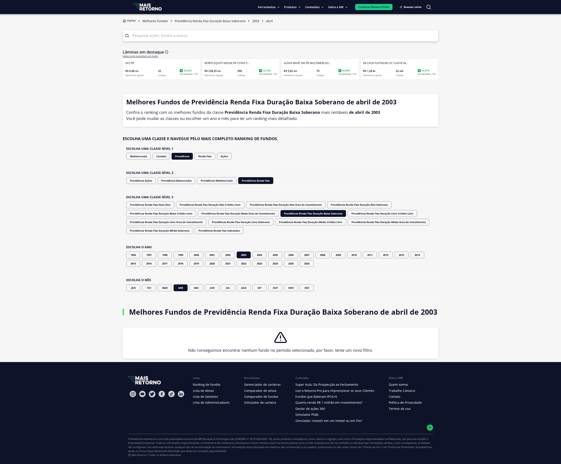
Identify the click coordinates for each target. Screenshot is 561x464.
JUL (228, 287)
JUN (212, 287)
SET (259, 287)
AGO (244, 287)
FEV (149, 287)
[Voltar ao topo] (430, 428)
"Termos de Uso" (372, 447)
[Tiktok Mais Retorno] (171, 394)
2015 (133, 263)
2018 (180, 263)
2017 (164, 263)
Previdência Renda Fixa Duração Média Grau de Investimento (389, 222)
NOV (291, 287)
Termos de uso (399, 409)
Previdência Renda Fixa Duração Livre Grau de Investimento (166, 222)
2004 (259, 255)
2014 (417, 255)
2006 (291, 255)
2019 (196, 263)
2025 (291, 263)
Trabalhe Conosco (402, 391)
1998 (164, 255)
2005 (275, 255)
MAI (196, 287)
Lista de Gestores (205, 396)
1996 (133, 255)
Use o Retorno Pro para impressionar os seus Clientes (334, 391)
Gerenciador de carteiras (262, 384)
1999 (180, 255)
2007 (306, 255)
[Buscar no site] (428, 7)
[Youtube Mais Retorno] (142, 394)
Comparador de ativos (260, 391)
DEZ (307, 287)
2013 (401, 255)
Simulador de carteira (260, 402)
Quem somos (398, 384)
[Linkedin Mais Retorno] (181, 394)
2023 (259, 263)
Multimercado (138, 156)
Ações (224, 156)
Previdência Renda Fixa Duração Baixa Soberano (313, 213)
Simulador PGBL (307, 414)
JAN (133, 287)
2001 (212, 255)
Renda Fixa (204, 156)
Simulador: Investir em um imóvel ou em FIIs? (328, 421)
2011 (370, 255)
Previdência (182, 156)
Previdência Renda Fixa (256, 180)
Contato (394, 396)
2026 (306, 263)
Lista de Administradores (211, 402)
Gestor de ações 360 (310, 409)
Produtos (290, 7)
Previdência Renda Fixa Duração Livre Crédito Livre (382, 213)
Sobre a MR (335, 7)
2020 (212, 263)
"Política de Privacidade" (401, 447)
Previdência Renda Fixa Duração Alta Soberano (359, 204)
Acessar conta (412, 7)
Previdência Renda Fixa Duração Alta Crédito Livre (210, 204)
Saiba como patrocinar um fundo (140, 56)
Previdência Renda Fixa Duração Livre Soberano (241, 222)
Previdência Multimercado (217, 180)
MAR (165, 287)
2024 (275, 263)
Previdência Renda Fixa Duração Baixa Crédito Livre (161, 213)
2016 (149, 263)
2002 (228, 255)
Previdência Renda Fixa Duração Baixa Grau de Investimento (238, 213)
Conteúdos (312, 7)
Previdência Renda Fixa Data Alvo (150, 204)
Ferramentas (266, 7)
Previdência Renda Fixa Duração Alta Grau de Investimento (286, 204)
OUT (275, 287)
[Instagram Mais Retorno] (133, 394)
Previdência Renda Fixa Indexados (219, 230)
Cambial (161, 156)
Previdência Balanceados (176, 180)
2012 (385, 255)
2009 (338, 255)
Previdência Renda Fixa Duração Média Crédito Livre (310, 222)
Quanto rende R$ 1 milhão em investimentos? (328, 402)
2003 (243, 255)
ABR (180, 287)
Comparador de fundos (261, 396)
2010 (354, 255)
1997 (149, 255)
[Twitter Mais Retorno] (152, 394)
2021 (228, 263)
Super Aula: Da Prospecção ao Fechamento (326, 384)
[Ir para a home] (147, 7)
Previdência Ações (141, 180)
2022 (243, 263)
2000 (196, 255)
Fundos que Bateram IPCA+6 (316, 396)
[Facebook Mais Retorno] (161, 394)
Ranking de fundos (206, 384)
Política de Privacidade (405, 402)
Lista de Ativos (203, 391)
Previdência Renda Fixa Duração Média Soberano (159, 230)
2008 (322, 255)
